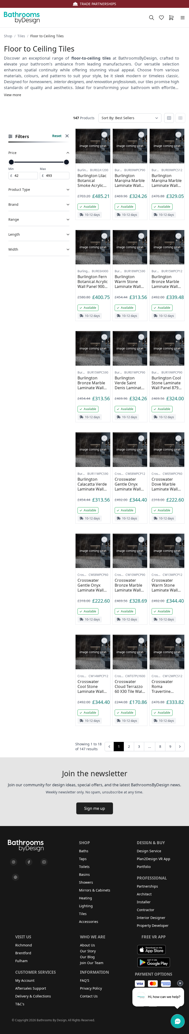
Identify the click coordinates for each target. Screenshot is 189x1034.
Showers (86, 882)
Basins (84, 874)
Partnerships (147, 886)
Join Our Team (91, 962)
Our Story (88, 951)
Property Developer (153, 925)
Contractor (145, 909)
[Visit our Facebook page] (28, 862)
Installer (144, 902)
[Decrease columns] (169, 118)
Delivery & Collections (33, 996)
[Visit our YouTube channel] (44, 862)
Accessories (88, 921)
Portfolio (144, 866)
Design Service (149, 851)
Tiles (21, 36)
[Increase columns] (180, 118)
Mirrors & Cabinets (94, 890)
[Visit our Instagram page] (13, 862)
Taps (83, 858)
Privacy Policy (91, 988)
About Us (87, 945)
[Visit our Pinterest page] (15, 877)
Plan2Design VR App (153, 858)
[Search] (152, 18)
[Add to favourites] (104, 135)
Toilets (84, 866)
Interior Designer (151, 917)
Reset (57, 135)
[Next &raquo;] (180, 746)
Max (43, 169)
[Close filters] (66, 137)
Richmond (23, 945)
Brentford (23, 953)
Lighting (86, 906)
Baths (83, 851)
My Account (24, 980)
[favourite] (162, 18)
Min (11, 169)
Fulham (21, 960)
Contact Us (89, 996)
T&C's (19, 1004)
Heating (85, 898)
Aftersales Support (30, 988)
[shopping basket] (172, 18)
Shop (8, 36)
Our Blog (87, 957)
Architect (144, 894)
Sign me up (94, 808)
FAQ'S (84, 980)
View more (12, 94)
